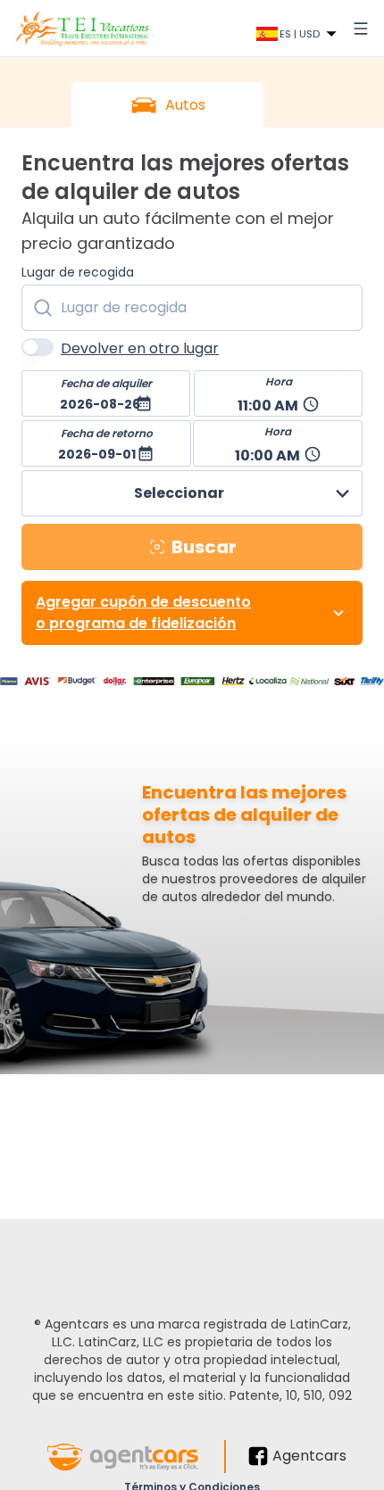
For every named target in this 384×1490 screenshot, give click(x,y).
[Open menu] (360, 28)
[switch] (37, 347)
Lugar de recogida (77, 272)
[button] (105, 393)
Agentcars (309, 1455)
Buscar (204, 546)
